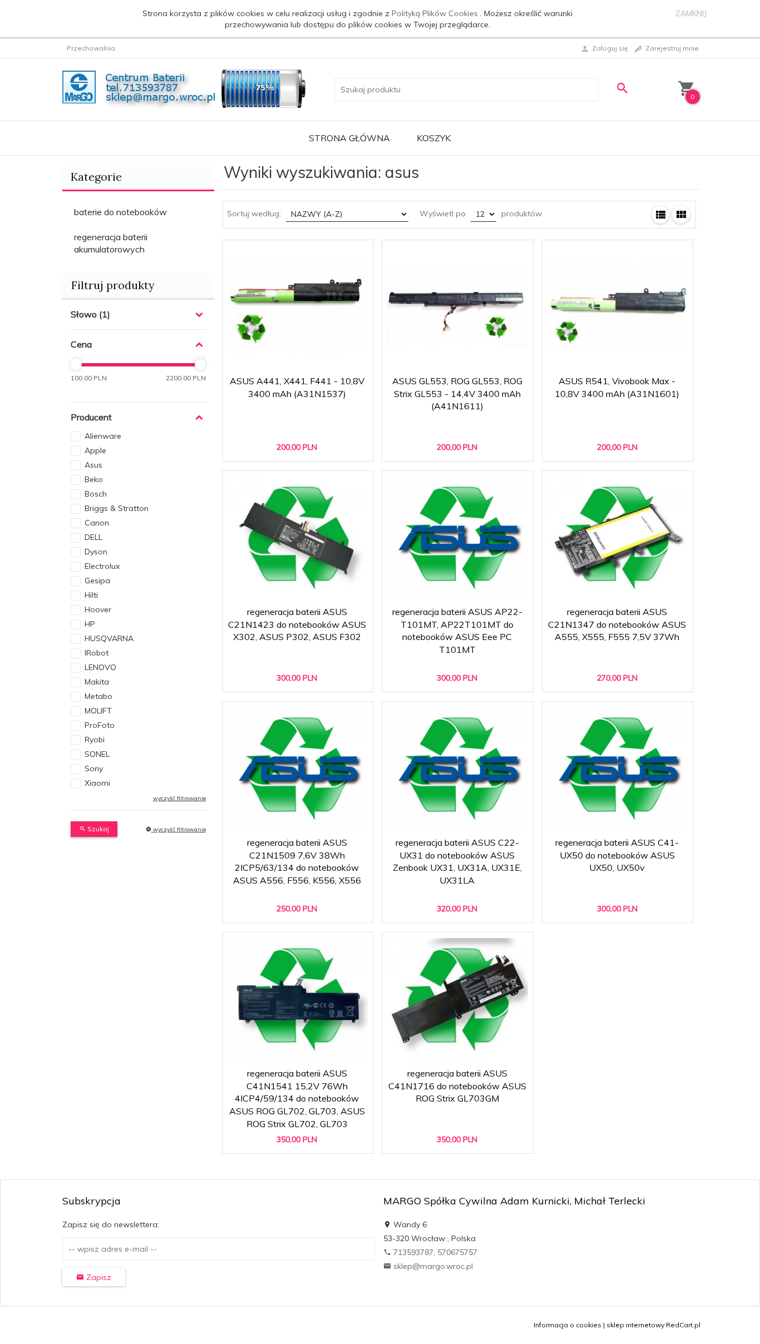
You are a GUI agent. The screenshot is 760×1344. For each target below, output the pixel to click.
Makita (97, 682)
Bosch (96, 494)
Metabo (98, 696)
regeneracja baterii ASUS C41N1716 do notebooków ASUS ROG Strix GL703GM (457, 1086)
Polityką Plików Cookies (436, 13)
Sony (94, 768)
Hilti (91, 595)
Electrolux (102, 566)
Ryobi (95, 740)
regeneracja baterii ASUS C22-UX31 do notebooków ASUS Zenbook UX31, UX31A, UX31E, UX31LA (457, 877)
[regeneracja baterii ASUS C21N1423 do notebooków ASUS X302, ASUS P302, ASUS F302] (297, 538)
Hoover (98, 609)
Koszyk (434, 137)
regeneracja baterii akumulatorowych (110, 243)
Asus (93, 465)
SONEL (97, 754)
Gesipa (97, 581)
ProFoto (100, 725)
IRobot (96, 653)
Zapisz (97, 1277)
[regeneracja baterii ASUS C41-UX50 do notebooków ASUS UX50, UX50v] (617, 769)
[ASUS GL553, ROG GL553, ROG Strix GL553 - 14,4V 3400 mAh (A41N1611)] (457, 307)
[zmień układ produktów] (660, 215)
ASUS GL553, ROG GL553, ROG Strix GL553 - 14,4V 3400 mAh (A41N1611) (457, 393)
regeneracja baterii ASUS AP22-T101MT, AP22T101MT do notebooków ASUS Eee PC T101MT (457, 646)
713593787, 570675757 (434, 1252)
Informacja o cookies (567, 1325)
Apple (95, 450)
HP (90, 624)
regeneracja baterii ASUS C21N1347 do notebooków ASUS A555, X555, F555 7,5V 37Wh (617, 624)
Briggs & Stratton (117, 508)
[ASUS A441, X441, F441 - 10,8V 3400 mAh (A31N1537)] (297, 307)
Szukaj (97, 829)
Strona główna (349, 137)
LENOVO (100, 667)
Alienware (103, 436)
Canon (97, 523)
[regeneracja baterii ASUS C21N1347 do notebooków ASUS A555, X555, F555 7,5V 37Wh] (617, 538)
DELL (93, 537)
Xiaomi (97, 783)
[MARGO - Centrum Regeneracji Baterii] (187, 89)
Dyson (96, 552)
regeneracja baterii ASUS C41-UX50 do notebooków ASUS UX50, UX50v (617, 855)
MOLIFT (98, 711)
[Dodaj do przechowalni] (356, 253)
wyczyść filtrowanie (178, 829)
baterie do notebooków (120, 211)
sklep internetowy (635, 1325)
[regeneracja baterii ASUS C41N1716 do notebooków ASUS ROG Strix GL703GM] (457, 1000)
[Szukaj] (622, 88)
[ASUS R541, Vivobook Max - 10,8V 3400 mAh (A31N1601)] (617, 307)
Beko (94, 479)
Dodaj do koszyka (301, 447)
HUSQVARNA (109, 638)
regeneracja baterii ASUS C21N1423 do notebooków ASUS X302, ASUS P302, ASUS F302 (297, 624)
